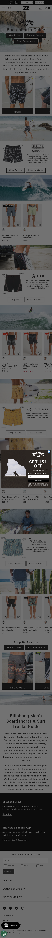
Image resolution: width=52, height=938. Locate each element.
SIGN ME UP (38, 480)
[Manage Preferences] (4, 933)
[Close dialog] (49, 451)
